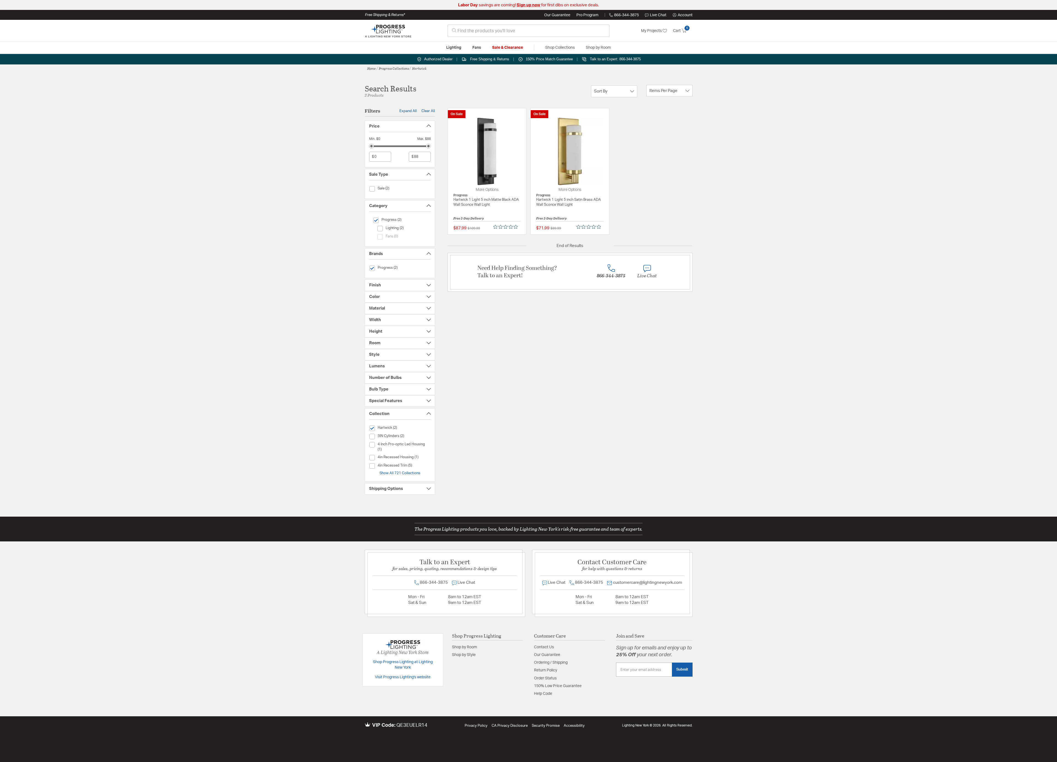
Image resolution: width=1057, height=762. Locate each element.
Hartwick (419, 68)
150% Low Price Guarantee (558, 686)
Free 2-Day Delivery (468, 218)
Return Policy (545, 670)
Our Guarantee (557, 15)
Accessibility (574, 726)
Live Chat (658, 15)
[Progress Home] (388, 30)
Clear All (428, 111)
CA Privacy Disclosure (510, 726)
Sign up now (528, 5)
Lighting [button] (453, 48)
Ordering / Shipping (551, 663)
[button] (683, 15)
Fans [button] (476, 48)
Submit (682, 669)
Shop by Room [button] (598, 48)
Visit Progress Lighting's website (403, 677)
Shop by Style (464, 655)
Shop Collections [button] (560, 48)
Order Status (545, 678)
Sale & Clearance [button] (507, 48)
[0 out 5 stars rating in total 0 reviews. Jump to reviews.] (507, 227)
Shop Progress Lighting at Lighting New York (403, 664)
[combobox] (528, 31)
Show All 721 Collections (400, 473)
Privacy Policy (476, 726)
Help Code (543, 694)
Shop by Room (464, 647)
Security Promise (546, 726)
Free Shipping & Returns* (385, 15)
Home (371, 68)
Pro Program (587, 15)
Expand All (408, 111)
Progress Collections (394, 68)
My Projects (652, 31)
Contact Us (544, 647)
